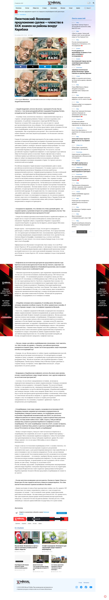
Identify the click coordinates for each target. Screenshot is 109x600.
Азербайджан (23, 14)
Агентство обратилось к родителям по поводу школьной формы (82, 132)
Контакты (86, 582)
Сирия (40, 523)
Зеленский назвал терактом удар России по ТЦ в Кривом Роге (81, 140)
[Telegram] (81, 587)
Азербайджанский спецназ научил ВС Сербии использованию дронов (22, 566)
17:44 (74, 191)
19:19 (74, 136)
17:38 (74, 198)
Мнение (63, 8)
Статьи (27, 8)
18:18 (74, 174)
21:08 (74, 84)
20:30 (74, 102)
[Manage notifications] (105, 596)
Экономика (53, 8)
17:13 (74, 214)
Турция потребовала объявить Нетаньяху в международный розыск (81, 224)
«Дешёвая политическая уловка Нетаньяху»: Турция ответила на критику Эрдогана (81, 71)
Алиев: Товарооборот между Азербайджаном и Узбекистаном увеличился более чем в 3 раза (49, 11)
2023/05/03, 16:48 (38, 571)
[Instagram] (77, 587)
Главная (17, 14)
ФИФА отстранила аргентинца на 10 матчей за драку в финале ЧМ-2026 (82, 80)
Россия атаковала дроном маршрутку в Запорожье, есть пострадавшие (81, 43)
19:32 (74, 128)
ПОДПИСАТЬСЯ (62, 513)
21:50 (74, 48)
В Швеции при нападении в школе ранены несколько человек (80, 202)
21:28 (74, 67)
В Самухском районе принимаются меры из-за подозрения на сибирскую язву (81, 123)
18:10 (74, 183)
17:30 (74, 207)
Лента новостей (78, 18)
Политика (18, 8)
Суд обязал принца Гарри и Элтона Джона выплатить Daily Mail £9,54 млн (81, 26)
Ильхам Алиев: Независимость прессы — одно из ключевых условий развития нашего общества (27, 547)
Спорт (71, 8)
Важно (78, 48)
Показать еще (82, 231)
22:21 (74, 22)
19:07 (74, 145)
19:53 (74, 119)
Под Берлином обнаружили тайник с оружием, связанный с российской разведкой (81, 187)
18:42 (74, 160)
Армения (18, 523)
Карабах (24, 523)
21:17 (74, 76)
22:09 (74, 31)
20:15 (74, 109)
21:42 (74, 59)
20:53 (74, 95)
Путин (29, 523)
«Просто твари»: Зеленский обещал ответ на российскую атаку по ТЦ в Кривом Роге (81, 35)
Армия (78, 8)
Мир (77, 22)
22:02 (74, 39)
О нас (80, 582)
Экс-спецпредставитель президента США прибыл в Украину (80, 178)
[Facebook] (86, 587)
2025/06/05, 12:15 (47, 551)
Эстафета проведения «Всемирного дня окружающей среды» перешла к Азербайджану (54, 547)
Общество (36, 8)
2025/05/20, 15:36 (20, 570)
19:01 (74, 152)
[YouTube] (91, 587)
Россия (34, 523)
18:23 (74, 167)
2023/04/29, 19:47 (56, 571)
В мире (45, 8)
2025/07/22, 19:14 (20, 551)
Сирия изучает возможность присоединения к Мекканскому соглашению (81, 156)
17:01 (74, 220)
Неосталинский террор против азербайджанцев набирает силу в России (81, 62)
